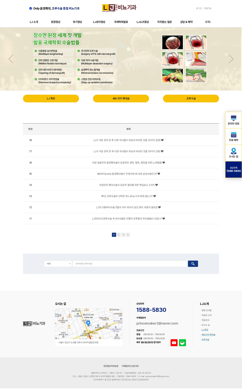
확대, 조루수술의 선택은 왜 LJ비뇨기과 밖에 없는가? (127, 196)
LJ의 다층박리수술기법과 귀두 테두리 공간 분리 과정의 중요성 (127, 207)
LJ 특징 (51, 98)
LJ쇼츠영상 (143, 22)
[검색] (193, 264)
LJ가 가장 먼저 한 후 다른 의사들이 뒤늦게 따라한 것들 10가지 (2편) (127, 140)
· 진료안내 (204, 320)
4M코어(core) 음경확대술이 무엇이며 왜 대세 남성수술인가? (127, 173)
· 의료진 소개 (206, 315)
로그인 (198, 8)
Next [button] (231, 59)
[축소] (118, 327)
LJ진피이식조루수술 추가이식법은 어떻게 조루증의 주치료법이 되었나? (127, 218)
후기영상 (77, 22)
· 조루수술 (204, 339)
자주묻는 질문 (164, 22)
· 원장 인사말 (206, 310)
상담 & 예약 (186, 22)
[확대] (118, 322)
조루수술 (191, 98)
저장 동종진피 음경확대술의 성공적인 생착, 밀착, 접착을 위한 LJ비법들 (127, 162)
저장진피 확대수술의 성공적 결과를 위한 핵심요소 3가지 (127, 185)
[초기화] (118, 332)
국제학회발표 (121, 22)
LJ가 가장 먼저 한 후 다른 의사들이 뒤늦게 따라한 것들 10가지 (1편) (127, 151)
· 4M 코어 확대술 (207, 334)
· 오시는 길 (205, 325)
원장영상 (55, 22)
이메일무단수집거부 (130, 366)
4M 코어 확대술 (121, 98)
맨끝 (128, 235)
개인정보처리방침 (110, 366)
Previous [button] (10, 59)
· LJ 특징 (204, 329)
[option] (121, 59)
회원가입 (207, 8)
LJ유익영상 (99, 22)
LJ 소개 (34, 22)
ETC (208, 22)
